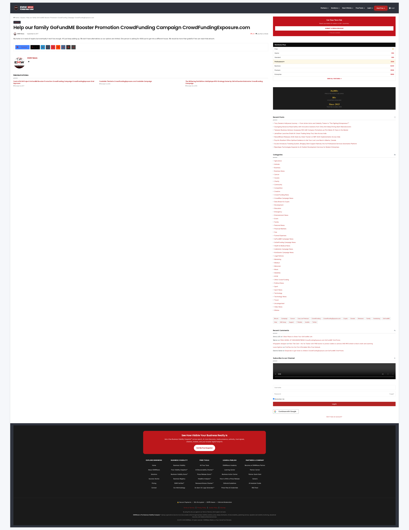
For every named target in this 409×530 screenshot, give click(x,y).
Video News (278, 307)
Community (278, 184)
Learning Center (229, 470)
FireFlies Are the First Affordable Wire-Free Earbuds (302, 347)
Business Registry (179, 479)
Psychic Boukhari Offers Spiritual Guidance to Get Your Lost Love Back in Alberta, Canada (305, 140)
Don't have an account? (334, 417)
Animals (277, 164)
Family (276, 222)
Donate (353, 318)
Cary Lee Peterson (303, 318)
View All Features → (334, 78)
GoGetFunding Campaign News (285, 242)
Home (17, 17)
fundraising (376, 318)
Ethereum (361, 318)
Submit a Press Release (334, 28)
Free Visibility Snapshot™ (179, 470)
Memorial (277, 266)
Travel (276, 300)
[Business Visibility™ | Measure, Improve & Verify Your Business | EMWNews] (25, 8)
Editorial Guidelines (229, 483)
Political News (279, 283)
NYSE (276, 276)
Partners (324, 8)
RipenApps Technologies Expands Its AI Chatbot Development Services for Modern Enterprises (306, 147)
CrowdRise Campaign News (283, 198)
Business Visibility (179, 465)
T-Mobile (299, 322)
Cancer (276, 174)
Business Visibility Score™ (179, 474)
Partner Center (255, 470)
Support (291, 322)
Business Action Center (230, 474)
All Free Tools (204, 465)
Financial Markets (280, 229)
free (275, 232)
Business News (279, 171)
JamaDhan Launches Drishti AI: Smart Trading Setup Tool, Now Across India (300, 133)
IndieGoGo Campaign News (283, 249)
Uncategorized (279, 303)
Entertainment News (281, 215)
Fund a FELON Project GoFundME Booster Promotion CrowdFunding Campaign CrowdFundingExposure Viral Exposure (53, 82)
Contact (154, 488)
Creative (277, 191)
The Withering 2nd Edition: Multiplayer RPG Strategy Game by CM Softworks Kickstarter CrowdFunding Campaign (224, 82)
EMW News (20, 34)
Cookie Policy (213, 507)
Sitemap (222, 507)
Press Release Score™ (204, 474)
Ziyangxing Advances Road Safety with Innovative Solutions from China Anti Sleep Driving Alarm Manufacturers (312, 127)
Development (278, 205)
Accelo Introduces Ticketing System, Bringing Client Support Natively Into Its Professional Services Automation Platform (315, 144)
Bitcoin (276, 318)
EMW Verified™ (179, 483)
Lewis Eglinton (278, 347)
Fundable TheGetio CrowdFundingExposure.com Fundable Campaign (125, 81)
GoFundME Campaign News (283, 239)
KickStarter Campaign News (284, 252)
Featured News (279, 225)
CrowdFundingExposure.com (332, 318)
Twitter (314, 322)
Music (276, 269)
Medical (277, 263)
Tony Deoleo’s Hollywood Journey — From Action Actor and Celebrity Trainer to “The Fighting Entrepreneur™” (311, 123)
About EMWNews (154, 470)
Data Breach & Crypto (281, 201)
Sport (276, 286)
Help (275, 322)
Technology (278, 293)
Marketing (277, 259)
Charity (276, 181)
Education (277, 208)
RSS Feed (255, 488)
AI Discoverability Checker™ (204, 470)
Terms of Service (189, 507)
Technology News (280, 296)
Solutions (334, 8)
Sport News (278, 290)
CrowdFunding (316, 318)
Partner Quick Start (255, 474)
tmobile (307, 322)
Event (276, 218)
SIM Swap (283, 322)
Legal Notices (279, 256)
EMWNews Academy (230, 465)
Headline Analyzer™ (204, 479)
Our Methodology (179, 488)
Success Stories (154, 479)
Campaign (284, 318)
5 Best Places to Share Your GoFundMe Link (297, 336)
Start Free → (381, 8)
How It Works (347, 8)
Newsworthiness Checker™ (204, 483)
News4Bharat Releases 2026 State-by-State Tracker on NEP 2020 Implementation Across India (307, 137)
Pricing (154, 483)
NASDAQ (277, 273)
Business (277, 167)
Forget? (392, 394)
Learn (369, 8)
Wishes (276, 310)
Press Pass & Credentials (229, 488)
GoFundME (386, 318)
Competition (278, 188)
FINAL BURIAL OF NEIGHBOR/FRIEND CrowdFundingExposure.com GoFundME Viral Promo (310, 340)
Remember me (279, 399)
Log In (334, 404)
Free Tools (359, 8)
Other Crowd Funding (281, 280)
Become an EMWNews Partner (255, 465)
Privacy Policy (201, 507)
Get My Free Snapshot (204, 448)
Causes (22, 17)
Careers (255, 479)
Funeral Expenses (280, 235)
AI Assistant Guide (255, 483)
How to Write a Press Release (230, 479)
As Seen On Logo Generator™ (204, 488)
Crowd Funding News (281, 195)
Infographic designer (280, 343)
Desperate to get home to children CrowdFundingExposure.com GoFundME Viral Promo (314, 350)
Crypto (345, 318)
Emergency (278, 212)
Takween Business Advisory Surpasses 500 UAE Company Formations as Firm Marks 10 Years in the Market (311, 130)
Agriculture (278, 161)
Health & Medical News (282, 246)
